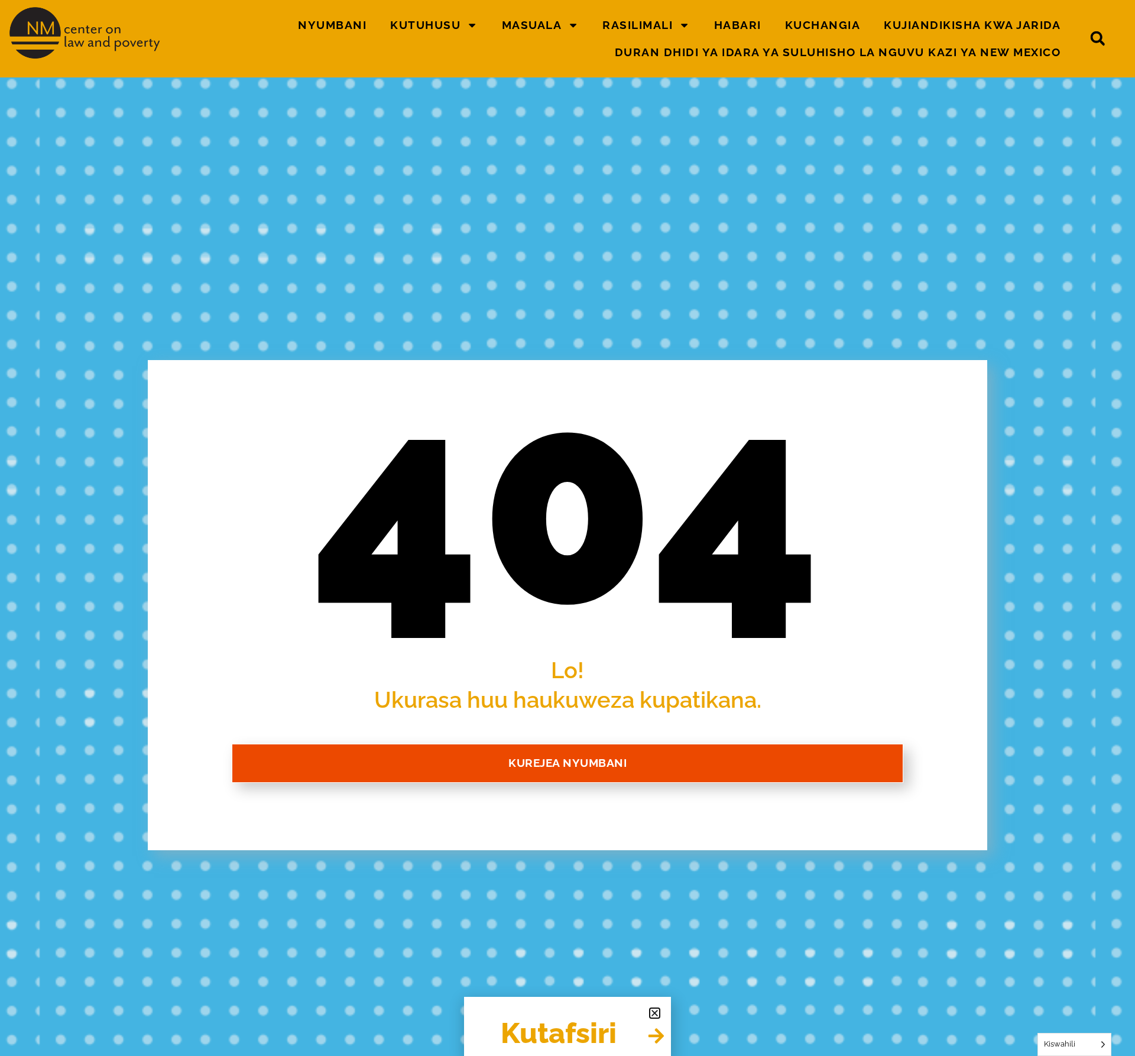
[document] (567, 528)
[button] (654, 1013)
